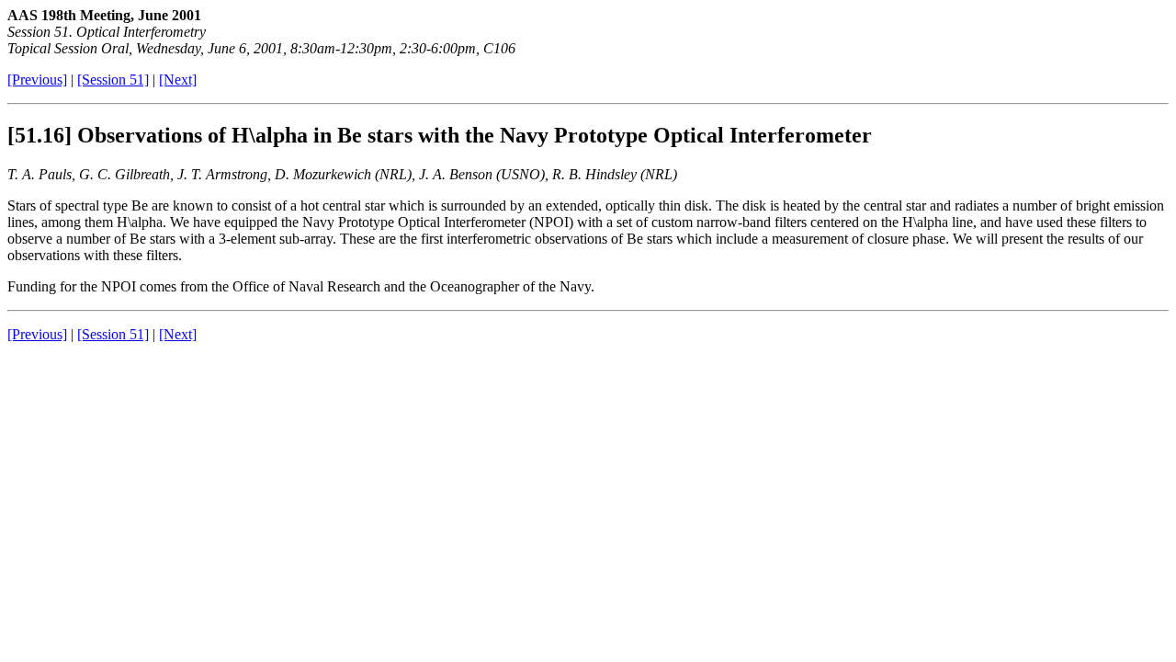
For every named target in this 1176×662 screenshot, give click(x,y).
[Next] (178, 79)
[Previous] (37, 79)
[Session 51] (113, 79)
